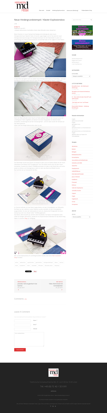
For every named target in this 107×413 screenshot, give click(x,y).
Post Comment (19, 349)
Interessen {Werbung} (72, 10)
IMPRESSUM (53, 391)
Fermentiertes (75, 157)
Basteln (17, 30)
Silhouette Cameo (45, 30)
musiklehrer (22, 265)
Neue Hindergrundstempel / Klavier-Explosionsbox (39, 19)
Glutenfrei (74, 165)
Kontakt (48, 10)
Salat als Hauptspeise (77, 188)
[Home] (22, 6)
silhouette (40, 265)
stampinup (57, 265)
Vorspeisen (75, 204)
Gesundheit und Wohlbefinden (80, 160)
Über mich (41, 10)
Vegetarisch (75, 199)
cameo (16, 262)
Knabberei (74, 179)
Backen (74, 149)
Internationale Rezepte (78, 174)
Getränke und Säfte (77, 163)
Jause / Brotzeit (76, 176)
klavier (56, 262)
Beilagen (74, 152)
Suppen (74, 193)
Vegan (73, 196)
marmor (61, 262)
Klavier (35, 30)
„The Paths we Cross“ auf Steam (80, 102)
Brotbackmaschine (76, 154)
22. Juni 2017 (22, 28)
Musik (39, 30)
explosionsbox (30, 262)
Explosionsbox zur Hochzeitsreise (82, 127)
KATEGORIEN (75, 73)
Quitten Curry (76, 124)
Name (35, 320)
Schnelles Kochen (76, 190)
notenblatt (34, 265)
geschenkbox (39, 262)
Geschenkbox (30, 30)
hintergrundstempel (48, 262)
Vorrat (73, 201)
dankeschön (22, 262)
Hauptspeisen (75, 168)
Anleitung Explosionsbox (58, 10)
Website (35, 328)
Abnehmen (74, 146)
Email (35, 324)
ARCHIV (73, 214)
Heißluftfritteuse (76, 171)
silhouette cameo (49, 265)
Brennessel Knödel (78, 121)
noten (28, 265)
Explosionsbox (23, 30)
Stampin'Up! (53, 30)
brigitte (18, 26)
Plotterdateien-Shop (87, 10)
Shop (26, 218)
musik (16, 265)
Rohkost (74, 185)
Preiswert (74, 182)
